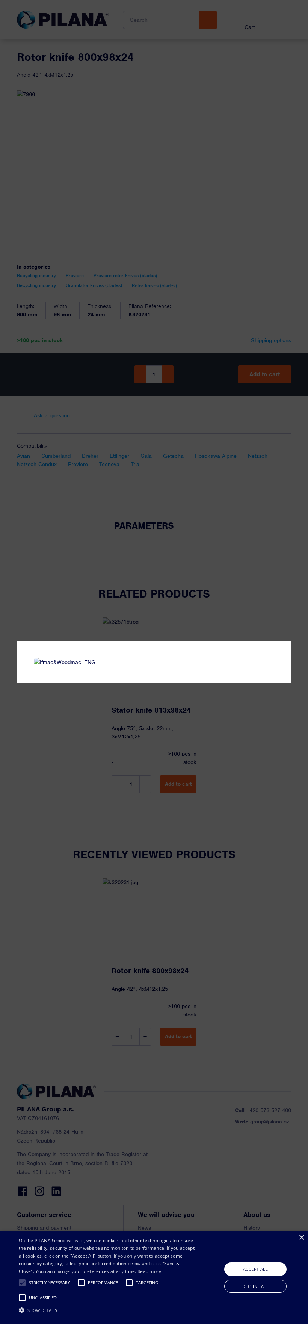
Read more (149, 1271)
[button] (22, 1282)
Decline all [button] (255, 1286)
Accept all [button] (255, 1269)
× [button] (301, 1238)
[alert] (154, 1277)
